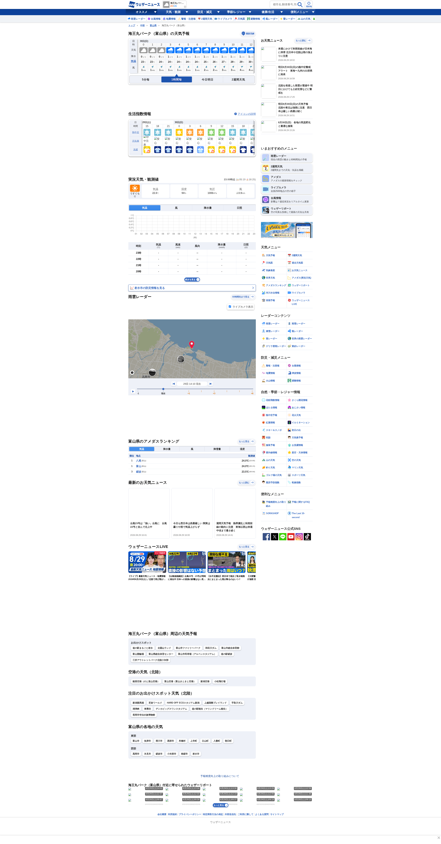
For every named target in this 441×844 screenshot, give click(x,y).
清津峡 (136, 708)
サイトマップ (277, 814)
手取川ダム (237, 702)
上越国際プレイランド (215, 702)
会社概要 (161, 814)
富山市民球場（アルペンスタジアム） (197, 654)
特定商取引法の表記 (213, 814)
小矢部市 (171, 753)
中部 (142, 25)
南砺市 (184, 753)
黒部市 (170, 741)
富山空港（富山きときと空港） (180, 681)
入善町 (216, 741)
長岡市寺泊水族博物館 (144, 715)
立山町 (205, 741)
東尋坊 (147, 708)
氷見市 (147, 753)
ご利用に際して (245, 814)
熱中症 (135, 132)
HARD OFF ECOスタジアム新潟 (183, 702)
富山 (138, 466)
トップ (131, 25)
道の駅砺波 (226, 654)
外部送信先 (230, 814)
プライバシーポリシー (190, 814)
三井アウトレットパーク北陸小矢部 (150, 660)
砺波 (138, 471)
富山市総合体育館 (230, 648)
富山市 (136, 741)
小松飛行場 (219, 681)
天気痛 (135, 141)
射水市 (196, 753)
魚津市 (147, 741)
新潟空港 (205, 681)
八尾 (138, 460)
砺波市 (159, 753)
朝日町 (228, 741)
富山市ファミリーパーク (188, 648)
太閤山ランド (164, 648)
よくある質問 (262, 814)
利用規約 (172, 814)
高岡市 (136, 753)
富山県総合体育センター (161, 654)
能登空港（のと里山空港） (146, 681)
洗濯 (135, 149)
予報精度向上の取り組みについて (219, 776)
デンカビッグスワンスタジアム (171, 708)
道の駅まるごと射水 (143, 648)
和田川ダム (211, 648)
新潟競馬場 (138, 702)
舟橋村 (182, 741)
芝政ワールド (155, 702)
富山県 (153, 25)
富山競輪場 (138, 654)
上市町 (193, 741)
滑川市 (159, 741)
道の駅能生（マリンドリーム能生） (210, 708)
